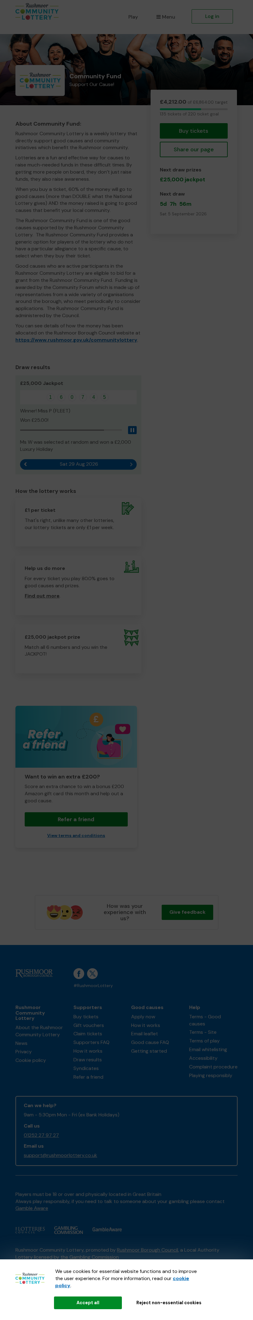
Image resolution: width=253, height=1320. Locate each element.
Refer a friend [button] (76, 819)
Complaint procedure (213, 1066)
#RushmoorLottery (93, 985)
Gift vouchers (88, 1025)
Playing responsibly (210, 1075)
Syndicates (86, 1068)
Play (133, 17)
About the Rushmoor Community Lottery (39, 1031)
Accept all (88, 1302)
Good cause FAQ (150, 1042)
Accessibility (203, 1058)
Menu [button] (168, 17)
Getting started (149, 1051)
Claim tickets (87, 1033)
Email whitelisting (208, 1049)
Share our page (194, 149)
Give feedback (187, 912)
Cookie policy (30, 1060)
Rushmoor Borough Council (147, 1250)
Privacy (23, 1051)
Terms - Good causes (205, 1020)
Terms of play (204, 1040)
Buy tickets (193, 131)
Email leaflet (144, 1033)
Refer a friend (88, 1077)
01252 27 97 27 (41, 1135)
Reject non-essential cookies (168, 1302)
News (21, 1043)
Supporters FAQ (91, 1042)
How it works (87, 1051)
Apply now (143, 1016)
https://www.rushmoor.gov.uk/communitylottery (76, 340)
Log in (212, 16)
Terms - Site (203, 1032)
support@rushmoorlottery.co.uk (60, 1155)
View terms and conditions (76, 835)
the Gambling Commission (89, 1257)
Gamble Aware (31, 1208)
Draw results (87, 1059)
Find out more (42, 596)
